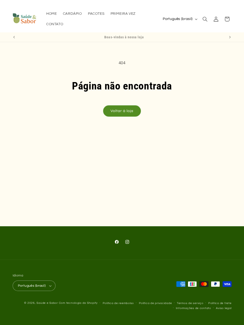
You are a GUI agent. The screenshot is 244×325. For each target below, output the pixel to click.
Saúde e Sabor (47, 303)
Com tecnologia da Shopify (78, 303)
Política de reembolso (118, 303)
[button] (204, 19)
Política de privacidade (155, 303)
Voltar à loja (122, 111)
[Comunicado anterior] (14, 37)
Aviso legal (223, 308)
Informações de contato (193, 308)
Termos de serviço (190, 303)
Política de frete (220, 303)
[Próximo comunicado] (230, 37)
